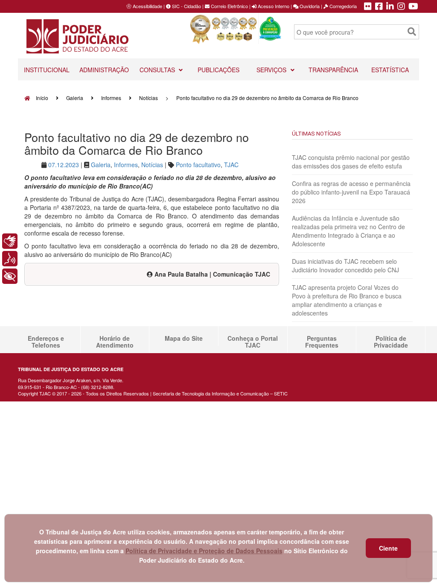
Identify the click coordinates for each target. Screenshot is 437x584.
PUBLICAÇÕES (218, 69)
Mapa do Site (184, 338)
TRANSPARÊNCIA (333, 69)
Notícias (148, 97)
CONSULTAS (158, 69)
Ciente (388, 548)
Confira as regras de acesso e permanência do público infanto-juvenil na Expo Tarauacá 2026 (351, 192)
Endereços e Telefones (46, 341)
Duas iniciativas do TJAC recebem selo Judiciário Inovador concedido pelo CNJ (345, 265)
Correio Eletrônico (229, 6)
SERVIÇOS (272, 69)
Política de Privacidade (391, 341)
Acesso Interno (272, 6)
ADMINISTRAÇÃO (104, 69)
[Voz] (9, 258)
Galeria (74, 97)
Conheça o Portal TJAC (252, 341)
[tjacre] (390, 7)
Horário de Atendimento (115, 341)
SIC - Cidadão (186, 6)
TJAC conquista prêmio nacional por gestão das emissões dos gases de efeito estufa (351, 161)
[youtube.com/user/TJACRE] (413, 7)
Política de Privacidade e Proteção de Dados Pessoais (204, 550)
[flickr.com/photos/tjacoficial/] (368, 7)
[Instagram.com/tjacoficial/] (401, 7)
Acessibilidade (147, 6)
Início (41, 97)
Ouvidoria (309, 6)
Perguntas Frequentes (321, 341)
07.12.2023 (63, 164)
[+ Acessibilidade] (9, 276)
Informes (111, 97)
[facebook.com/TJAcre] (379, 7)
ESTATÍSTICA (390, 69)
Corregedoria (342, 6)
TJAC (231, 164)
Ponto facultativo (198, 164)
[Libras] (9, 241)
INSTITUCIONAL (47, 69)
